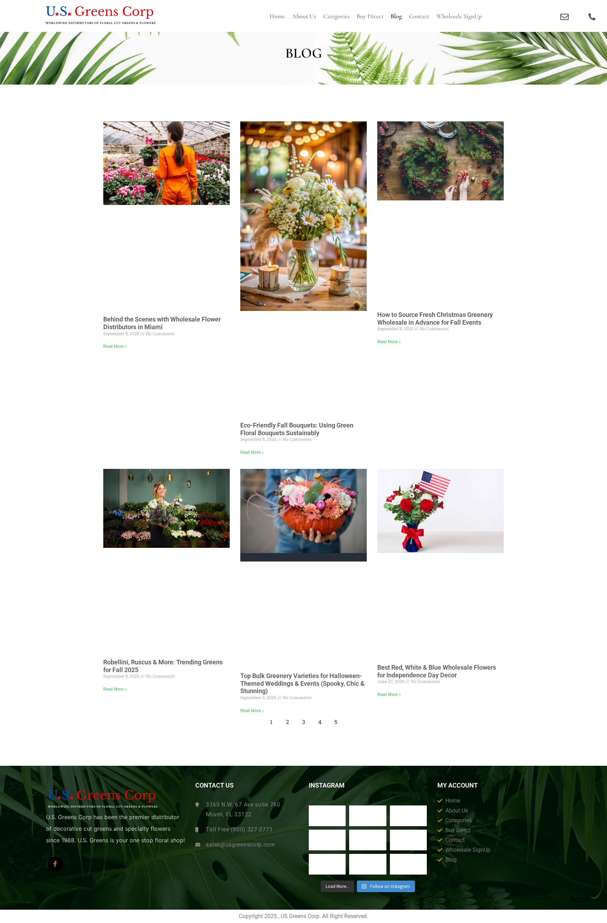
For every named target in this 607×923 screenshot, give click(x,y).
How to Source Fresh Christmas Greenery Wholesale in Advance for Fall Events (435, 318)
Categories (336, 16)
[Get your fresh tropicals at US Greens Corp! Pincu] (327, 840)
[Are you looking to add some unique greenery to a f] (408, 864)
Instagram (327, 785)
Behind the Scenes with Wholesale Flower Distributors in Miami (162, 323)
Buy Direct (370, 16)
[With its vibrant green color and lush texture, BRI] (367, 840)
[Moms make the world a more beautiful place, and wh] (408, 840)
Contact (419, 16)
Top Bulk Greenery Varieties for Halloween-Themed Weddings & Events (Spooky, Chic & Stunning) (302, 683)
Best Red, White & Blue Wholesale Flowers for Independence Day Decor (436, 671)
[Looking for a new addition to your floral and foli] (367, 864)
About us (304, 16)
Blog (396, 16)
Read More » (115, 346)
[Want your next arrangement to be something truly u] (367, 815)
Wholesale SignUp (459, 16)
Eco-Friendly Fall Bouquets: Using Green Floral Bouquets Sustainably (296, 429)
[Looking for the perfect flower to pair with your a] (327, 864)
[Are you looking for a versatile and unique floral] (408, 815)
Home (277, 16)
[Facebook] (55, 864)
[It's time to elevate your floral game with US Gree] (327, 815)
